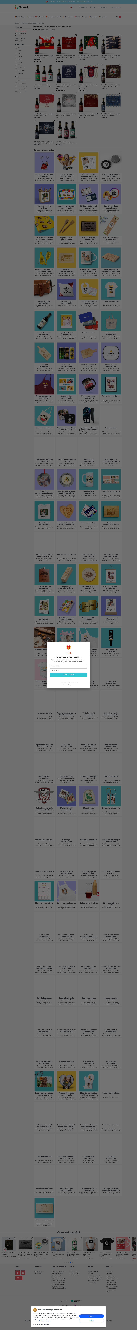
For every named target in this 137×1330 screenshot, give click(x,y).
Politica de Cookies (45, 1321)
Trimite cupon (68, 674)
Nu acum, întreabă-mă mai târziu (68, 682)
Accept (91, 1316)
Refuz (92, 1320)
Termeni (80, 685)
